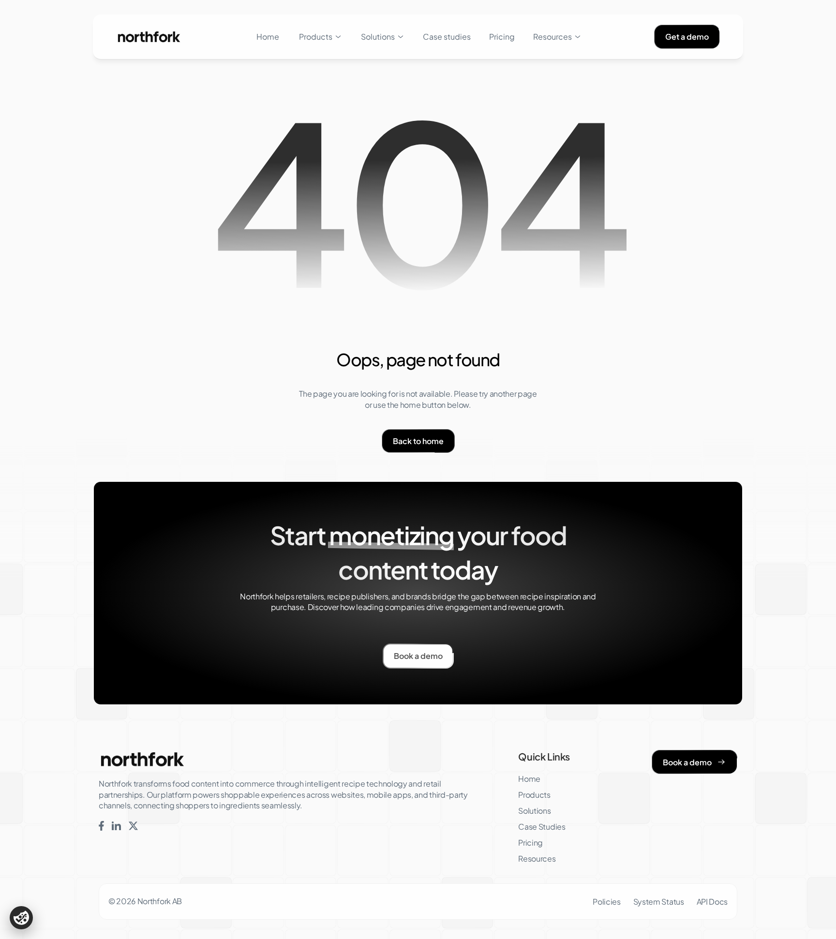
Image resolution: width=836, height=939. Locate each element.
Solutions (378, 36)
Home (267, 36)
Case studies (447, 36)
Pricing (502, 36)
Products (315, 36)
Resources (552, 36)
